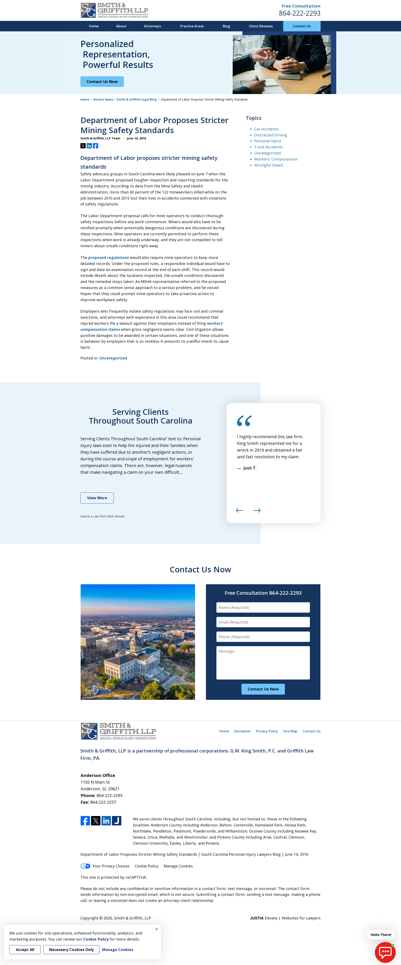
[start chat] (385, 952)
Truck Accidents (268, 146)
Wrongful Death (268, 165)
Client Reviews (261, 26)
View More (97, 497)
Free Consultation (301, 6)
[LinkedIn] (106, 821)
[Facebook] (85, 821)
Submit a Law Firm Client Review (102, 516)
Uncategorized (113, 357)
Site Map (290, 731)
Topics (253, 117)
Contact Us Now (102, 81)
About (121, 26)
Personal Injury (267, 140)
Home (94, 26)
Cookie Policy (146, 865)
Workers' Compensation (276, 159)
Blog (226, 26)
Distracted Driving (270, 134)
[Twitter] (95, 821)
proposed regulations (108, 257)
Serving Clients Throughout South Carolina (140, 416)
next (257, 512)
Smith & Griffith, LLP (132, 917)
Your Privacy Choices (111, 865)
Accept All (25, 949)
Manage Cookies (178, 865)
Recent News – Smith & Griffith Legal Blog (125, 99)
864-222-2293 (300, 13)
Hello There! (381, 934)
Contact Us (302, 26)
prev (239, 512)
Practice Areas (192, 26)
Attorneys (152, 26)
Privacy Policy (267, 731)
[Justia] (116, 821)
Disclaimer (242, 731)
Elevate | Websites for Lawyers (285, 917)
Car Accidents (266, 128)
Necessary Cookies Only (71, 949)
